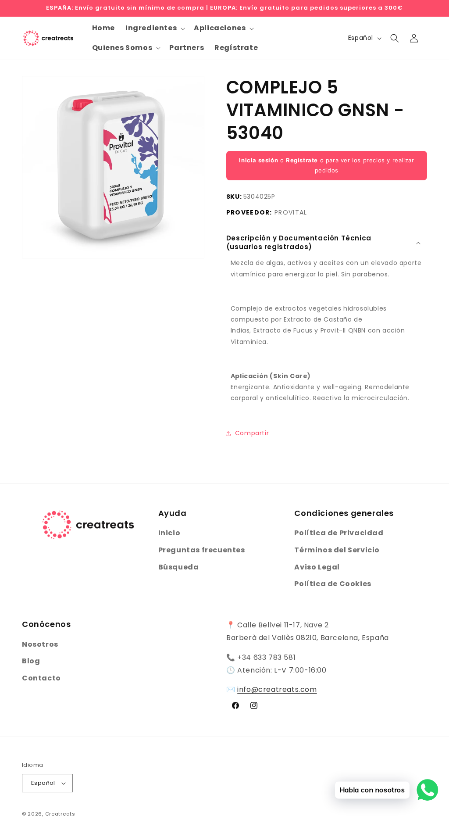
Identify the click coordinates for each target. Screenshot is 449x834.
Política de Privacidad (338, 533)
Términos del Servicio (337, 550)
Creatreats (60, 813)
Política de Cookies (332, 584)
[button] (154, 28)
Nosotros (40, 644)
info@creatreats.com (277, 689)
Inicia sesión (258, 160)
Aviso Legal (317, 567)
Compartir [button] (252, 433)
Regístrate (302, 160)
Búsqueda (178, 567)
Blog (31, 661)
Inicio (169, 533)
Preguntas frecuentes (201, 550)
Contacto (41, 678)
